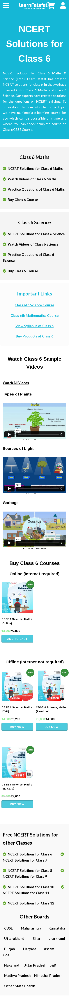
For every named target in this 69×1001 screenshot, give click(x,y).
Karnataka (53, 928)
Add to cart (17, 638)
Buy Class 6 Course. (22, 271)
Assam (46, 949)
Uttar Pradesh (34, 965)
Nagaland (11, 965)
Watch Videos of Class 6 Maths (31, 179)
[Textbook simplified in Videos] (34, 5)
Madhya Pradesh (17, 975)
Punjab (9, 949)
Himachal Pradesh (46, 975)
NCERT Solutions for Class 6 (29, 854)
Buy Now (17, 726)
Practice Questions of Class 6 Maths (35, 189)
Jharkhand (56, 938)
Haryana (29, 949)
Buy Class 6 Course (22, 199)
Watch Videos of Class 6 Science (32, 244)
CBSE (8, 928)
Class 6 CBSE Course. (18, 129)
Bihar (36, 938)
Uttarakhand (14, 938)
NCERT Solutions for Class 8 (29, 870)
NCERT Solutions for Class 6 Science (35, 234)
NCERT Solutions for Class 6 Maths (34, 168)
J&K (51, 965)
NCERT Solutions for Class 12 (30, 903)
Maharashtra (31, 928)
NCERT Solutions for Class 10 (30, 887)
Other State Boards (19, 986)
